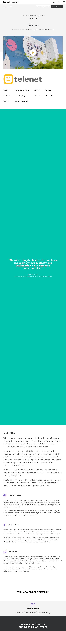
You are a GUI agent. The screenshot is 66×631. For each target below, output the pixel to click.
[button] (7, 6)
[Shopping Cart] (59, 2)
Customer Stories (33, 15)
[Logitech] (12, 2)
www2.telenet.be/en (22, 101)
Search (54, 2)
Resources (25, 15)
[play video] (33, 52)
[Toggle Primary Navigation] (64, 2)
